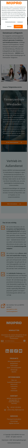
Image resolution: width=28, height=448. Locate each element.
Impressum (20, 22)
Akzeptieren (18, 26)
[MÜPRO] (14, 3)
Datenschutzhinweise (10, 22)
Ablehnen (9, 26)
